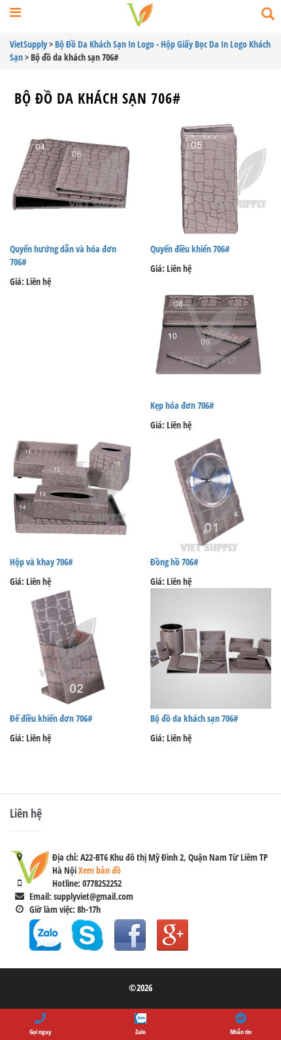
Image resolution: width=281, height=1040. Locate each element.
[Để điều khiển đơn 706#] (70, 648)
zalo (45, 935)
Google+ (172, 935)
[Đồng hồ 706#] (210, 492)
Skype (87, 935)
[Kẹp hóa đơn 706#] (210, 335)
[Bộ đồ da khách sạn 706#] (210, 648)
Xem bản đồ (99, 870)
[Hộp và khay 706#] (70, 492)
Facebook (130, 935)
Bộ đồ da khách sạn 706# (97, 98)
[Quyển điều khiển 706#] (210, 179)
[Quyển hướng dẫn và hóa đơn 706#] (70, 179)
